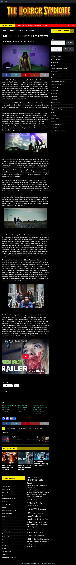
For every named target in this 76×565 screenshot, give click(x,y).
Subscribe (68, 49)
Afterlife (53, 65)
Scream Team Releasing (35, 536)
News (26, 22)
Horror (29, 513)
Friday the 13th (35, 502)
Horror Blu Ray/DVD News (58, 81)
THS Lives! (54, 128)
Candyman (29, 492)
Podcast (10, 22)
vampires (6, 432)
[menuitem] (1, 1)
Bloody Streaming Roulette (59, 68)
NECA (40, 522)
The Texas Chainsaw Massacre (37, 542)
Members (41, 22)
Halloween (33, 509)
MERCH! (70, 22)
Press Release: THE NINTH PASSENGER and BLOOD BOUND (40, 407)
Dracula (34, 496)
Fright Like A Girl (56, 75)
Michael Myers (32, 522)
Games (53, 78)
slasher (30, 539)
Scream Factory (35, 532)
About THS (54, 62)
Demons (29, 496)
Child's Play (36, 492)
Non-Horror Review (56, 109)
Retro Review (55, 118)
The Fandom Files (56, 124)
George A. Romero (32, 506)
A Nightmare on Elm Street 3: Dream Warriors (37, 485)
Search (53, 39)
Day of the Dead (42, 494)
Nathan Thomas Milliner (20, 41)
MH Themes (52, 563)
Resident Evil (44, 524)
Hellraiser (43, 509)
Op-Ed (53, 112)
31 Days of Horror (56, 56)
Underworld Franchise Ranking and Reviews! (41, 464)
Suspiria (46, 539)
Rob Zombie (41, 527)
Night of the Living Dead (33, 524)
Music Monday (55, 103)
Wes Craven (41, 544)
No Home (54, 106)
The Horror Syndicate (61, 31)
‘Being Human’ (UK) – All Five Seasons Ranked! (25, 467)
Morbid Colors (38, 429)
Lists (33, 22)
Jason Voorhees (34, 516)
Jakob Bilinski (11, 429)
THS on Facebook (9, 478)
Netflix (44, 522)
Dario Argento (44, 492)
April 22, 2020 (7, 41)
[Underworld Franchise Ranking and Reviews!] (41, 456)
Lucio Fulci (44, 519)
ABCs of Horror (55, 59)
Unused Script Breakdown (58, 131)
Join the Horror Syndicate (56, 22)
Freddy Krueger (33, 499)
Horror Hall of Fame (57, 84)
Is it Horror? (54, 99)
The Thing (29, 544)
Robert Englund (32, 527)
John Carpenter (33, 519)
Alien (37, 477)
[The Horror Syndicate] (38, 19)
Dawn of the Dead (32, 494)
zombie (28, 546)
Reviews (18, 22)
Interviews (54, 96)
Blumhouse (43, 490)
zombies (33, 546)
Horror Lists (54, 90)
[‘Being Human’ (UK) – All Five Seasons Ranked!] (25, 458)
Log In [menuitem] (5, 1)
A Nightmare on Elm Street (35, 481)
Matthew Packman (25, 429)
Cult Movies (54, 72)
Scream (29, 529)
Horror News (54, 93)
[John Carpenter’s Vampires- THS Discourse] (9, 458)
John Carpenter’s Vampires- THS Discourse (8, 467)
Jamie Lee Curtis (38, 513)
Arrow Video (31, 488)
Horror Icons (54, 87)
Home (3, 22)
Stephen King (39, 539)
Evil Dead (39, 496)
